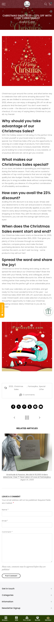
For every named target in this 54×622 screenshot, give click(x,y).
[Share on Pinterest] (24, 407)
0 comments (29, 394)
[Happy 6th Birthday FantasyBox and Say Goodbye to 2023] (39, 417)
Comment (7, 532)
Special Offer (42, 388)
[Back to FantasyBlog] (27, 417)
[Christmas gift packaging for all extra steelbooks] (14, 417)
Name (5, 509)
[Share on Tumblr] (30, 407)
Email (5, 521)
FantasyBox (33, 386)
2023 (11, 386)
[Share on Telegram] (35, 407)
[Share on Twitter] (19, 407)
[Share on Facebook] (13, 407)
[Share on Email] (41, 407)
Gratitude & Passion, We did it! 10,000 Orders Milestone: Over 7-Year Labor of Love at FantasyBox (27, 475)
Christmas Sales (18, 388)
